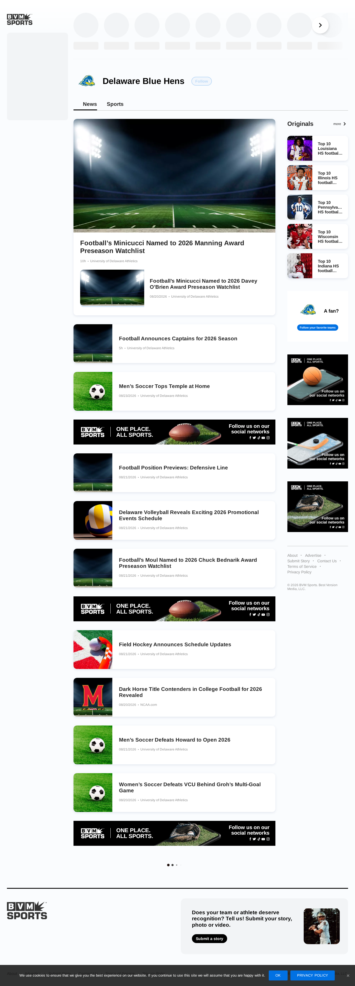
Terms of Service (302, 566)
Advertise (313, 555)
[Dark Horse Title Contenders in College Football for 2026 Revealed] (92, 697)
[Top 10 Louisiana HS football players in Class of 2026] (299, 148)
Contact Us (327, 561)
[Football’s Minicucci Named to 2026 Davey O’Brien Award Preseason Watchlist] (112, 288)
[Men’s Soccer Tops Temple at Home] (92, 391)
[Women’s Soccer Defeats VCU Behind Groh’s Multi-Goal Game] (92, 792)
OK (278, 975)
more (337, 124)
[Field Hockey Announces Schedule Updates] (92, 649)
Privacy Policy (299, 572)
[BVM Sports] (27, 910)
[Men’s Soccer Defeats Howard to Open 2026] (92, 745)
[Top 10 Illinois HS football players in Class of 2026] (299, 177)
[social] (174, 432)
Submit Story (298, 561)
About (292, 555)
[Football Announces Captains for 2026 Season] (92, 343)
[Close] (348, 975)
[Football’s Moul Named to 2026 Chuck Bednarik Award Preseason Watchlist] (92, 568)
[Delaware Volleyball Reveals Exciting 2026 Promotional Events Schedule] (92, 520)
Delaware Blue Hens (143, 81)
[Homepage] (19, 19)
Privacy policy (312, 975)
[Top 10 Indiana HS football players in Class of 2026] (299, 265)
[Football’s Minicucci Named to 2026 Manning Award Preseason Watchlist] (174, 176)
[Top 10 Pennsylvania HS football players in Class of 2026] (299, 207)
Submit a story (209, 938)
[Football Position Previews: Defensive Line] (92, 472)
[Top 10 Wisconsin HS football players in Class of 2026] (299, 236)
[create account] (317, 316)
